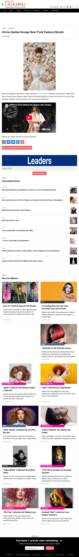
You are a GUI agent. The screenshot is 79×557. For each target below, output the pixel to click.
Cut (43, 302)
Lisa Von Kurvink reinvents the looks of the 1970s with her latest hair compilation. (20, 437)
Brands (4, 197)
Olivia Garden (42, 94)
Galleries (11, 28)
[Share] (8, 142)
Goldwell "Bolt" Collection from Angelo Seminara (55, 513)
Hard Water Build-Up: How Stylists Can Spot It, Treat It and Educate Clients (29, 190)
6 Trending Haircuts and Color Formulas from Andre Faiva (55, 307)
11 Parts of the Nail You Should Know (15, 241)
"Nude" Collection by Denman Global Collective (19, 389)
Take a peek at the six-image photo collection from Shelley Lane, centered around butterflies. (18, 518)
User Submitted (8, 384)
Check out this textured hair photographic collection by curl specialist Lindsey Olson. (20, 477)
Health (3, 238)
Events (4, 207)
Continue (50, 548)
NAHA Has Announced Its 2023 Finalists (16, 210)
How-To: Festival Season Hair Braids (19, 306)
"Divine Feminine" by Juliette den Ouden (56, 431)
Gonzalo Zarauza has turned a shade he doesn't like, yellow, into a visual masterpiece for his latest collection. (57, 478)
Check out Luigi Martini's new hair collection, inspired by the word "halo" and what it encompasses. (58, 393)
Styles (3, 228)
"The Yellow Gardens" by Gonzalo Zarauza (56, 471)
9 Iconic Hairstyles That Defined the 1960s (17, 230)
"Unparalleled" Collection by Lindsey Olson (19, 471)
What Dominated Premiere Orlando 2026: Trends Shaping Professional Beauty (30, 251)
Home (4, 28)
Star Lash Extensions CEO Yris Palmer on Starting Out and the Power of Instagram (32, 200)
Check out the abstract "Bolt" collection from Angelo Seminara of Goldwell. (57, 519)
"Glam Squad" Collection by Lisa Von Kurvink (19, 431)
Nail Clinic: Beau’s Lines (10, 220)
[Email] (4, 142)
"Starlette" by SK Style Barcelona (56, 348)
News (43, 344)
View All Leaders (39, 173)
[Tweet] (18, 142)
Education (4, 187)
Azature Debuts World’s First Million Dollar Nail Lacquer (22, 261)
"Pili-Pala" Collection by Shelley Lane (19, 512)
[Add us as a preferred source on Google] (22, 142)
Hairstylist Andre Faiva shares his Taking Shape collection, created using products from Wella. (58, 314)
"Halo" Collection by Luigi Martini (56, 388)
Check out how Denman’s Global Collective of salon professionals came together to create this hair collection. (19, 396)
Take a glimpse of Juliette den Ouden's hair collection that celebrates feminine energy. (59, 437)
